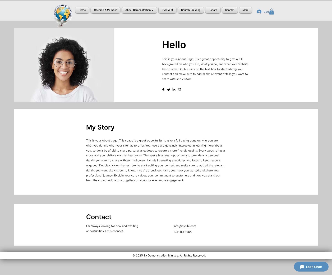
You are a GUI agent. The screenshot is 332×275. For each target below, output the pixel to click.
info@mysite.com (184, 226)
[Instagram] (179, 90)
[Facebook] (163, 90)
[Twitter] (169, 90)
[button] (271, 11)
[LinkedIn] (174, 90)
